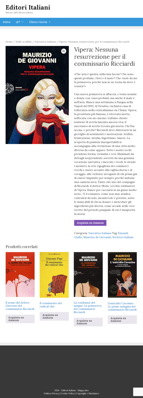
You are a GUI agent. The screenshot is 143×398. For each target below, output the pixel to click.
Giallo (78, 237)
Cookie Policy (67, 393)
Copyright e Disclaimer (87, 393)
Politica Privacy (51, 393)
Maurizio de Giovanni (97, 237)
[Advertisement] (71, 367)
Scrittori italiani (122, 237)
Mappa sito (83, 390)
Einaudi (123, 233)
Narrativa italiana (45, 41)
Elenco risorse (38, 22)
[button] (63, 51)
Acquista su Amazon (90, 222)
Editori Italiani (28, 7)
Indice (6, 22)
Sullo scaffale (24, 41)
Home (9, 41)
